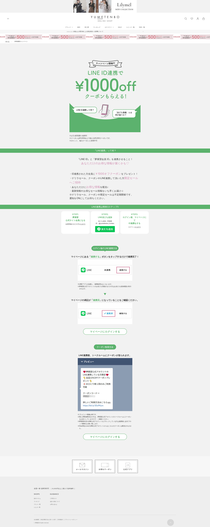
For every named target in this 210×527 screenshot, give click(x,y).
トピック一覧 (130, 27)
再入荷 (87, 27)
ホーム (7, 41)
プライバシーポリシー (71, 519)
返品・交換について (55, 501)
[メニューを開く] (8, 18)
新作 (78, 27)
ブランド (68, 27)
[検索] (186, 18)
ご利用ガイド (53, 498)
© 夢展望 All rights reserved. (41, 523)
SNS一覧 (142, 27)
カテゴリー (108, 27)
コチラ (83, 224)
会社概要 (36, 519)
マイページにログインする (105, 331)
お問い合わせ (53, 504)
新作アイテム (37, 498)
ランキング (96, 27)
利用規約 (60, 519)
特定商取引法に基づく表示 (48, 519)
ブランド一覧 (37, 504)
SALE (120, 27)
